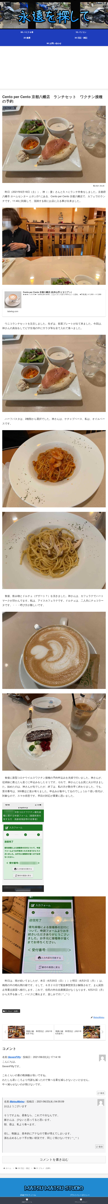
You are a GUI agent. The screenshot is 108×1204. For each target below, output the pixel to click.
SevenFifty (14, 1057)
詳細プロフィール (28, 1195)
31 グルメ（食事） (12, 1011)
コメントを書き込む (54, 1159)
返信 (102, 1093)
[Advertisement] (54, 69)
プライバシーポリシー (80, 1195)
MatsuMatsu (17, 1101)
